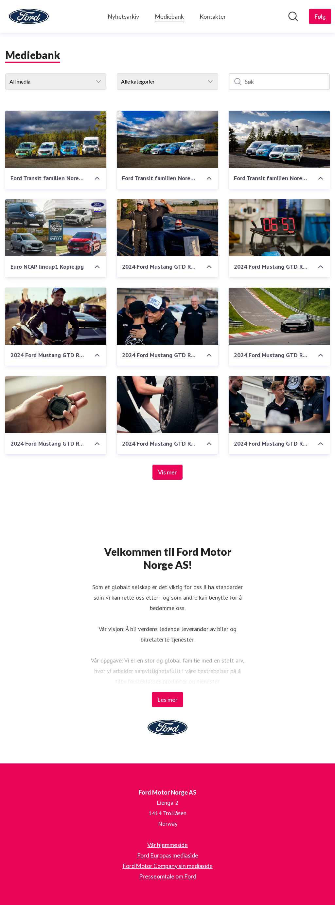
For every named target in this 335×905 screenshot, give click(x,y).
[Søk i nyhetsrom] (293, 16)
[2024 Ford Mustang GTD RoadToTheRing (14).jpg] (279, 404)
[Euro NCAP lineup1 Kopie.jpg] (55, 227)
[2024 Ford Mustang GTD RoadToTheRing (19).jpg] (55, 316)
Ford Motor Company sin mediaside (168, 865)
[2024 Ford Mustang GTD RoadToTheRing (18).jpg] (167, 316)
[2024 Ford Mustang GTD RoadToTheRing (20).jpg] (279, 227)
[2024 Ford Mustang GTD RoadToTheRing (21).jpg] (167, 227)
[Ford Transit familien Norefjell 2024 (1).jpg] (167, 139)
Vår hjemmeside (167, 844)
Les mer (167, 699)
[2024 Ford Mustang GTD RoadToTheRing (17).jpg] (279, 316)
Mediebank (169, 16)
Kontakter (213, 16)
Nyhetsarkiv (123, 16)
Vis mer (167, 472)
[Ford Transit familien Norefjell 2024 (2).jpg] (55, 139)
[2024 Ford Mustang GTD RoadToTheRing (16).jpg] (55, 404)
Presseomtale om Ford (167, 876)
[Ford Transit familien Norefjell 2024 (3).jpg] (279, 139)
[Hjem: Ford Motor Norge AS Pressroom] (29, 16)
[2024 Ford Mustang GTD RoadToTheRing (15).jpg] (167, 404)
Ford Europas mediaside (167, 855)
